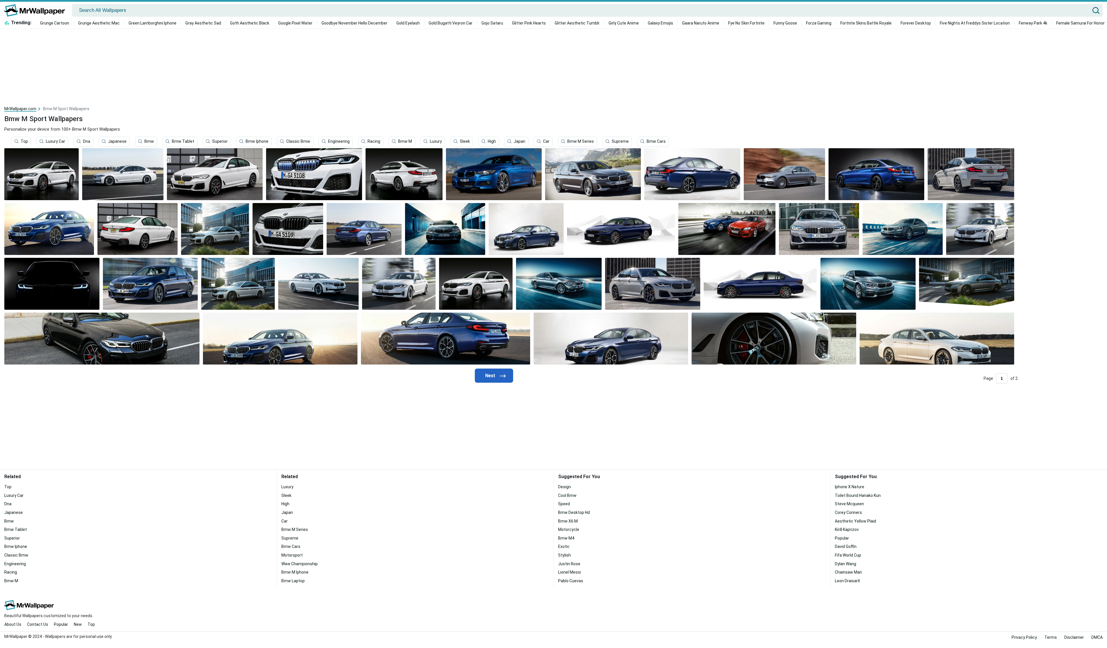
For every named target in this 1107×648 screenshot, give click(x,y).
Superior (220, 141)
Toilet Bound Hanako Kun (858, 495)
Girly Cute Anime (624, 23)
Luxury (436, 141)
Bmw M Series (580, 141)
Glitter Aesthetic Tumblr (577, 23)
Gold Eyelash (408, 23)
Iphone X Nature (849, 486)
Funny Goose (785, 23)
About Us (12, 624)
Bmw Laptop (293, 580)
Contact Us (37, 624)
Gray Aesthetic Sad (203, 23)
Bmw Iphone (257, 141)
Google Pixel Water (295, 23)
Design (564, 486)
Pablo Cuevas (570, 580)
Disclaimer (1074, 637)
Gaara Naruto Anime (700, 23)
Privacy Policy (1024, 637)
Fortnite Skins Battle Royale (866, 23)
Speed (564, 504)
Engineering (339, 141)
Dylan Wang (845, 563)
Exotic (564, 546)
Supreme (620, 141)
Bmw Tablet (183, 141)
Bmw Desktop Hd (574, 512)
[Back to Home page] (36, 10)
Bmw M (405, 141)
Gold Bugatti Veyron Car (450, 23)
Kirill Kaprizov (847, 529)
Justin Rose (569, 563)
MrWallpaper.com (20, 108)
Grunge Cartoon (54, 23)
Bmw (149, 141)
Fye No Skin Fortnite (746, 23)
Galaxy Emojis (660, 23)
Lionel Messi (569, 572)
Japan (519, 141)
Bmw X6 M (568, 521)
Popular (842, 538)
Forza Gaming (818, 23)
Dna (86, 141)
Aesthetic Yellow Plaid (855, 521)
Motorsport (292, 555)
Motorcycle (568, 529)
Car (546, 141)
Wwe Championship (299, 563)
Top (24, 141)
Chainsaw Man (848, 572)
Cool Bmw (567, 495)
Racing (374, 141)
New (78, 624)
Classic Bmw (298, 141)
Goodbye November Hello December (354, 23)
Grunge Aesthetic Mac (99, 23)
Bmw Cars (656, 141)
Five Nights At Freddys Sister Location (975, 23)
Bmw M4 (566, 538)
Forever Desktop (916, 23)
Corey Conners (848, 512)
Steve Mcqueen (849, 504)
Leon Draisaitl (847, 580)
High (492, 141)
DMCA (1097, 637)
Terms (1050, 637)
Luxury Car (55, 141)
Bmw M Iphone (294, 572)
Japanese (117, 141)
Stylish (564, 555)
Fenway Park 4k (1033, 23)
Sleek (465, 141)
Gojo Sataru (492, 23)
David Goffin (845, 546)
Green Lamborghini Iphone (152, 23)
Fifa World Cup (848, 555)
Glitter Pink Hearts (529, 23)
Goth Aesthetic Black (249, 23)
